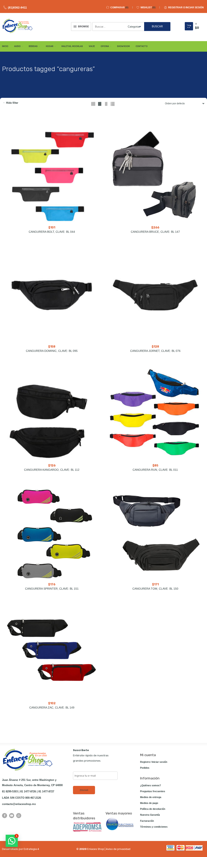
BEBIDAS (33, 46)
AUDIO (17, 46)
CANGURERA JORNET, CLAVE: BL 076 (155, 350)
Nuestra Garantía (150, 814)
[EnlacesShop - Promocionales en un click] (17, 26)
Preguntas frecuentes (152, 791)
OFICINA (105, 46)
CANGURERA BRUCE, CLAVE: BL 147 (155, 231)
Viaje (92, 46)
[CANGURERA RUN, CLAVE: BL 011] (155, 414)
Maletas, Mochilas (72, 46)
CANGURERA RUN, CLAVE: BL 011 (155, 469)
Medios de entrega (150, 797)
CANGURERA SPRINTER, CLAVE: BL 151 (52, 588)
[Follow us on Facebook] (4, 815)
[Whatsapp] (18, 815)
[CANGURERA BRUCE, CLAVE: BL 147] (155, 176)
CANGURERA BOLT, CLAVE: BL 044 (52, 231)
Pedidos (144, 767)
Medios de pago (149, 803)
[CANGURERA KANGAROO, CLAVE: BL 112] (51, 414)
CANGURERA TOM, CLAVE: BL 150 (155, 588)
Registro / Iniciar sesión (153, 762)
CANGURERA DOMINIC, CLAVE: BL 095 (52, 350)
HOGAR (49, 46)
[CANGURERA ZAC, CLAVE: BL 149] (51, 652)
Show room (123, 46)
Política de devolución (152, 809)
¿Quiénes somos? (150, 785)
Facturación (147, 821)
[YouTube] (11, 815)
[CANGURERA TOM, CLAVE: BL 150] (155, 533)
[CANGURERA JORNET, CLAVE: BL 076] (155, 295)
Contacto (142, 46)
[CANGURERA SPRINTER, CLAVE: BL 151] (51, 533)
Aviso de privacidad (118, 849)
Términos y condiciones (154, 826)
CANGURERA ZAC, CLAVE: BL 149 (51, 707)
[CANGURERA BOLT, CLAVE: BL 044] (51, 176)
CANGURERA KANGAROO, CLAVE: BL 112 (51, 469)
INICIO (5, 46)
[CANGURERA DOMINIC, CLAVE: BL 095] (51, 295)
